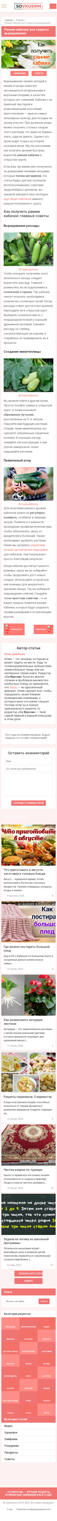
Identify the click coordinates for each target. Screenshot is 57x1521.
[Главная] (28, 6)
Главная (8, 20)
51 (52, 1265)
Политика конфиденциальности (33, 1509)
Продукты (11, 1452)
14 (52, 1188)
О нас (10, 1509)
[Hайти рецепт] (53, 6)
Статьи (19, 20)
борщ (13, 687)
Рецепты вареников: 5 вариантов (28, 1097)
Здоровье (10, 1432)
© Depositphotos (28, 269)
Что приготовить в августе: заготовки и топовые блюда (24, 872)
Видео (8, 1425)
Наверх (28, 1281)
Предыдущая (17, 629)
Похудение (11, 1445)
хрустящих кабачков (17, 199)
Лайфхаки (20, 73)
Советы (39, 73)
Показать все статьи (31, 1273)
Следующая (41, 629)
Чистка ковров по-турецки (23, 1170)
